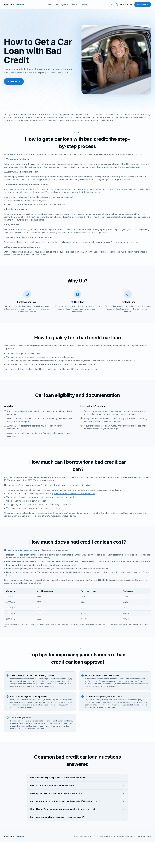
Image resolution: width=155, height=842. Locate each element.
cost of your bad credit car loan (22, 550)
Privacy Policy (146, 836)
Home (50, 5)
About (74, 5)
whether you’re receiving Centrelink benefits (74, 493)
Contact (84, 5)
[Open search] (112, 5)
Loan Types (61, 5)
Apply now (141, 5)
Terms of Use (135, 836)
